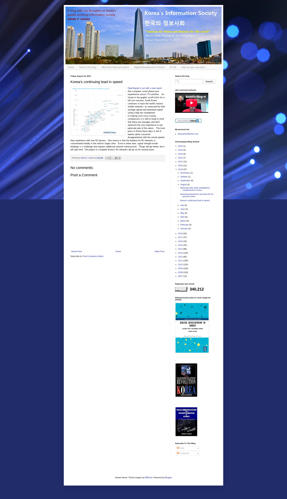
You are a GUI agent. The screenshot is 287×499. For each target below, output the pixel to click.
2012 (180, 257)
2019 (180, 169)
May (182, 213)
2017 (180, 237)
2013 (180, 253)
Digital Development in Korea (149, 67)
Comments (184, 453)
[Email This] (106, 158)
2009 (180, 268)
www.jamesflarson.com (188, 134)
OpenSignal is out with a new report (145, 88)
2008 (180, 272)
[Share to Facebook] (116, 158)
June (182, 209)
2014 (180, 249)
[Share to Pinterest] (119, 158)
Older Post (159, 251)
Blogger (168, 477)
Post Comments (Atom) (93, 256)
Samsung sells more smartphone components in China (195, 189)
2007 (180, 276)
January (184, 228)
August (183, 184)
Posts (181, 448)
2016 (180, 241)
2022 (180, 158)
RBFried (148, 477)
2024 (180, 150)
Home (71, 67)
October (184, 177)
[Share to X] (113, 158)
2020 (180, 165)
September (185, 180)
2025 (180, 146)
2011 (180, 260)
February (184, 225)
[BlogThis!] (110, 158)
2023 (180, 154)
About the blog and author (115, 67)
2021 (180, 161)
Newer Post (76, 251)
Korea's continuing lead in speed (195, 200)
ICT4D (173, 67)
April (182, 217)
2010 (180, 264)
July (182, 205)
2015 (180, 245)
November (185, 173)
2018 (180, 233)
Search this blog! (88, 67)
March (183, 221)
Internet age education (193, 67)
